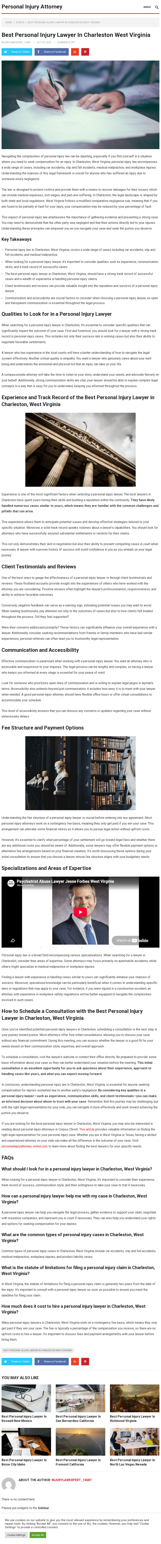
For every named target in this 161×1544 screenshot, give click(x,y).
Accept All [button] (38, 1535)
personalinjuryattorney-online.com (25, 1146)
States (20, 22)
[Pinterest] (85, 52)
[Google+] (75, 52)
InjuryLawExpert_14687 (16, 42)
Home (8, 22)
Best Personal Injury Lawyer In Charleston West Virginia (37, 1350)
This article (86, 1129)
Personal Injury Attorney (32, 6)
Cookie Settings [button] (16, 1535)
